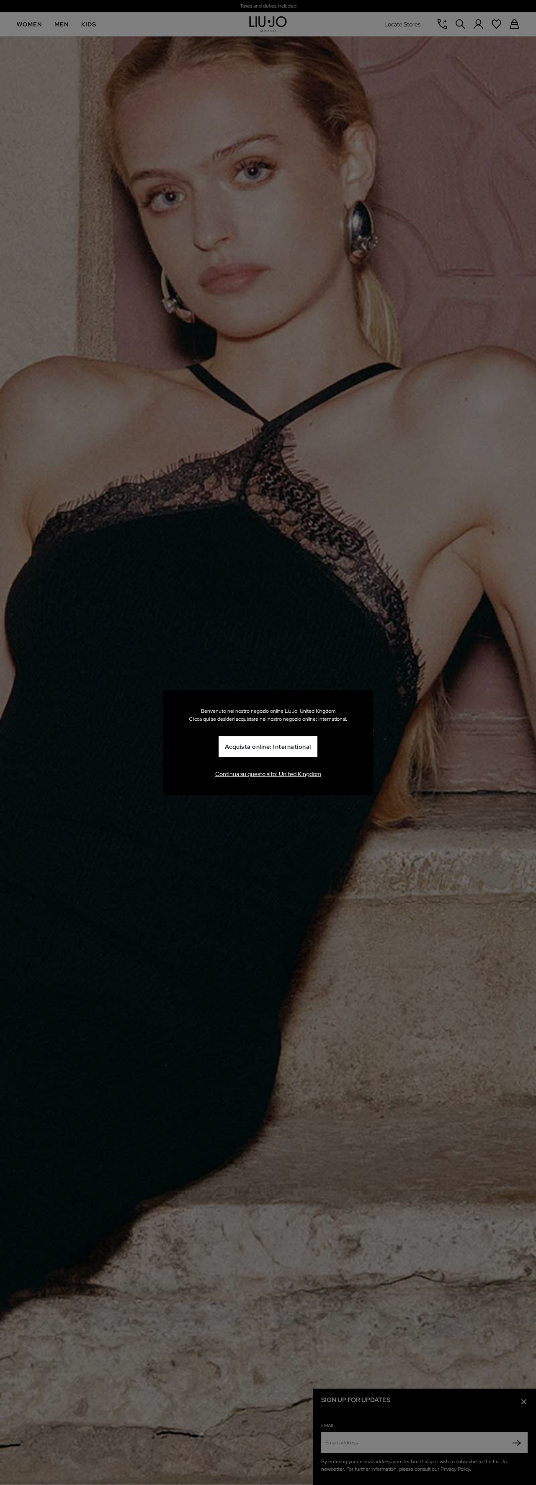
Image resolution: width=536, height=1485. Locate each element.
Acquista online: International (268, 746)
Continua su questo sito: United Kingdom (268, 774)
